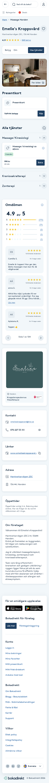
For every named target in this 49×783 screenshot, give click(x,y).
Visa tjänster (36, 50)
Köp (41, 113)
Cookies (9, 745)
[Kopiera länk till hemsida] (39, 453)
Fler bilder (36, 82)
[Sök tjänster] (44, 128)
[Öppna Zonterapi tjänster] (44, 186)
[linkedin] (13, 766)
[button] (24, 108)
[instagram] (7, 766)
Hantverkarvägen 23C (21, 476)
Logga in (9, 648)
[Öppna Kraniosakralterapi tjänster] (44, 176)
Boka (40, 162)
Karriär (8, 713)
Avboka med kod (14, 675)
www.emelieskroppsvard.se (24, 453)
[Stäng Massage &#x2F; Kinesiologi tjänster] (44, 138)
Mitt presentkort (13, 664)
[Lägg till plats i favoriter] (43, 28)
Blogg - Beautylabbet (16, 696)
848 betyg (26, 40)
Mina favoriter (12, 658)
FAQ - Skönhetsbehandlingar (20, 702)
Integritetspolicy (13, 740)
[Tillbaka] (5, 4)
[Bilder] (24, 369)
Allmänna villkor (13, 751)
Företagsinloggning (29, 625)
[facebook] (18, 766)
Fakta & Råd (11, 707)
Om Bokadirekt (13, 691)
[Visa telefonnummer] (39, 430)
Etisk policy (11, 734)
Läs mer (11, 302)
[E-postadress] (25, 422)
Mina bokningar (13, 653)
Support (9, 718)
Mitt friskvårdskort (14, 669)
